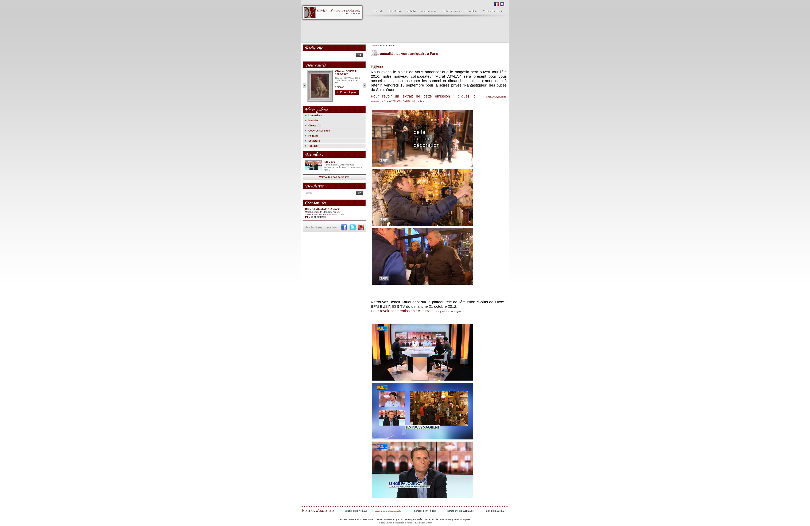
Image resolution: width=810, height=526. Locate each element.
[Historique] (394, 10)
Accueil (375, 45)
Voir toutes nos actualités (334, 177)
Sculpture (314, 140)
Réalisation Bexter (423, 523)
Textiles (313, 145)
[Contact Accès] (492, 10)
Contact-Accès (431, 519)
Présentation (355, 519)
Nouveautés (390, 519)
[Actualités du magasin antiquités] (471, 10)
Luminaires (315, 115)
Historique (368, 519)
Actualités (417, 519)
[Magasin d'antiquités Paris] (376, 10)
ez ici (471, 96)
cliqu (462, 96)
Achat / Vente (404, 519)
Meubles (313, 120)
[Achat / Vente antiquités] (450, 10)
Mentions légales (462, 519)
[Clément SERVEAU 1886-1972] (320, 101)
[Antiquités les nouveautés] (428, 10)
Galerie (378, 519)
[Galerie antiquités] (410, 10)
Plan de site (446, 519)
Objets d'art (315, 125)
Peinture (313, 135)
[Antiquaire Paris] (332, 22)
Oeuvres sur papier (320, 130)
